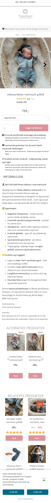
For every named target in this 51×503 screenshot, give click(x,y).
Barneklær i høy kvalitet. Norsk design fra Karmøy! (26, 29)
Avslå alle (13, 492)
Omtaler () (21, 102)
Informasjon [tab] (13, 177)
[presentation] (8, 359)
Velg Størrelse (10, 118)
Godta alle (37, 492)
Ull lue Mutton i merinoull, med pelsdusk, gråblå (36, 422)
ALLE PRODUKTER (28, 35)
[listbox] (25, 117)
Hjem (17, 35)
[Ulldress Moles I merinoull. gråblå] (25, 63)
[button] (16, 87)
